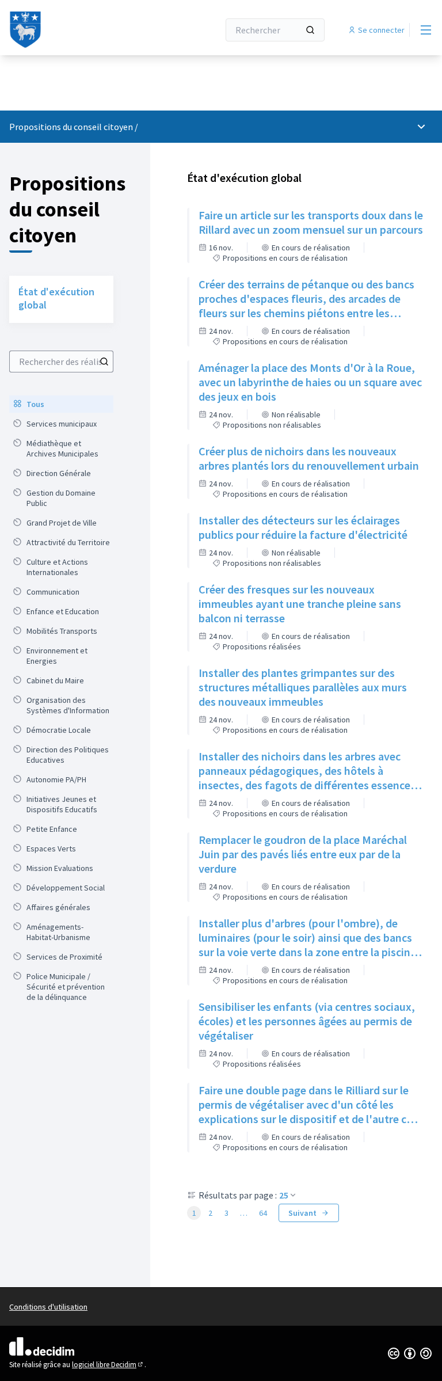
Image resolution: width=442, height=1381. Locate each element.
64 (263, 1213)
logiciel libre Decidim (108, 1364)
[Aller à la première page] (85, 30)
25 (283, 1195)
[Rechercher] (310, 30)
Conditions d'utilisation (48, 1307)
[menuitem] (61, 404)
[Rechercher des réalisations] (104, 361)
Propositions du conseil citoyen (71, 126)
